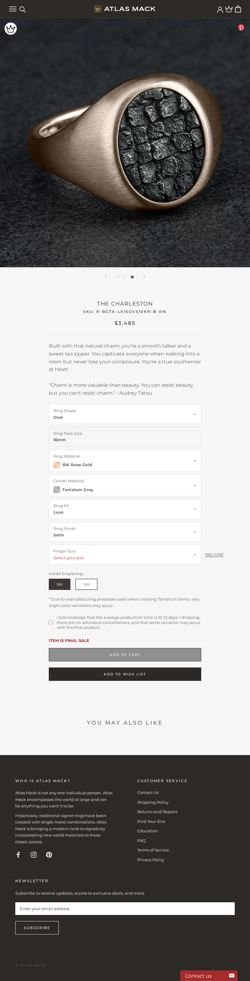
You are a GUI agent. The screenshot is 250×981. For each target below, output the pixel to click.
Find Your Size (151, 821)
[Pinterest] (49, 854)
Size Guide (214, 554)
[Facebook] (18, 854)
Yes (86, 584)
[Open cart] (238, 8)
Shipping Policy (153, 802)
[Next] (144, 276)
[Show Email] (231, 976)
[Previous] (106, 276)
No (59, 584)
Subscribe (37, 928)
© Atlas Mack (30, 965)
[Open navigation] (12, 9)
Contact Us (148, 792)
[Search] (23, 9)
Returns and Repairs (157, 811)
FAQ (141, 840)
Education (147, 830)
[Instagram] (34, 854)
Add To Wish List (125, 674)
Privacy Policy (150, 859)
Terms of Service (153, 850)
